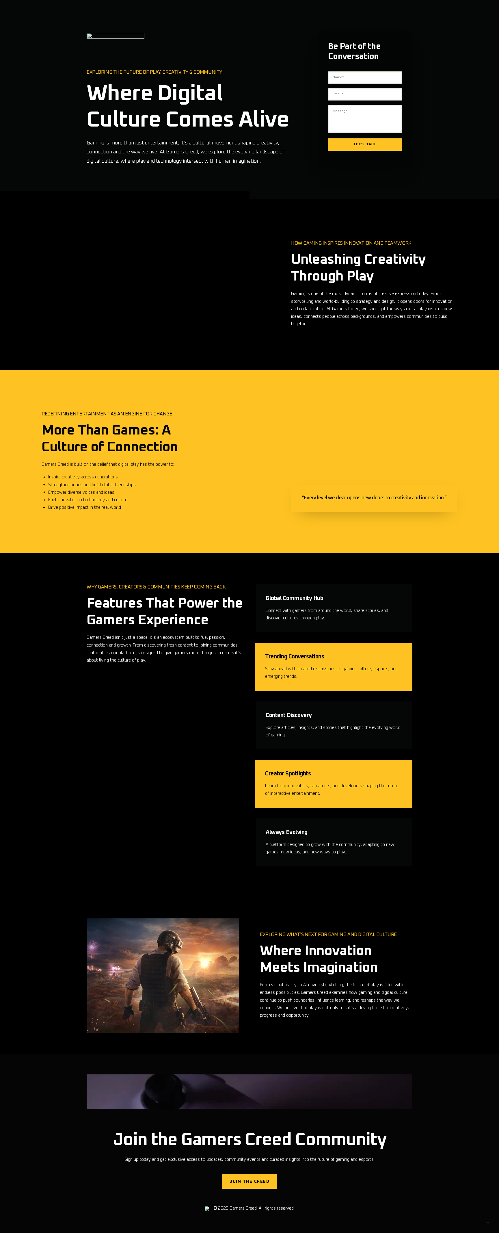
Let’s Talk (365, 144)
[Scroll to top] (488, 1222)
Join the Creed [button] (249, 1181)
